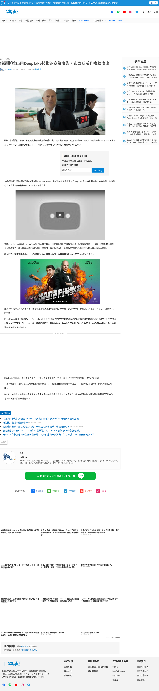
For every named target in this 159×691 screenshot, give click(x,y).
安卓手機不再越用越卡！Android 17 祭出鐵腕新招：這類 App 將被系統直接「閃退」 (142, 85)
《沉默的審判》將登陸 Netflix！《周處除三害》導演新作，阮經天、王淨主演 (41, 418)
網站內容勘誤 (143, 667)
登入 (149, 12)
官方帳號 (55, 491)
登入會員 (24, 646)
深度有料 (97, 21)
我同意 (154, 3)
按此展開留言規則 (29, 650)
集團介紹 (68, 667)
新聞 (3, 21)
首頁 (1, 59)
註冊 (156, 12)
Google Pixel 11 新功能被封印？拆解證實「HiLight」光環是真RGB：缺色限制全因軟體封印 (142, 142)
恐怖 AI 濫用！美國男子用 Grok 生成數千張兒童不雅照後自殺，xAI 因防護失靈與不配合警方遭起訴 (60, 532)
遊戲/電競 (29, 21)
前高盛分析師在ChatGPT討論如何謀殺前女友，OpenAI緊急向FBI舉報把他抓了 (42, 430)
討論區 (67, 21)
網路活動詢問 (143, 675)
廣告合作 (68, 671)
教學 (44, 21)
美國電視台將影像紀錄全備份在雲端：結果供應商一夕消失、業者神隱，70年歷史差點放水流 (49, 434)
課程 (74, 21)
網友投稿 (141, 680)
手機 (20, 21)
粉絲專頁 (39, 491)
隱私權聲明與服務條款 (98, 667)
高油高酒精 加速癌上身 (90, 633)
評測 (38, 21)
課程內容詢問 (143, 671)
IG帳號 (103, 491)
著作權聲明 (93, 671)
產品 (12, 21)
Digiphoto (116, 675)
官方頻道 (72, 491)
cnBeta (8, 69)
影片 (51, 21)
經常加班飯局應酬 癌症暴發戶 (52, 633)
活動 (57, 21)
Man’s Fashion (118, 671)
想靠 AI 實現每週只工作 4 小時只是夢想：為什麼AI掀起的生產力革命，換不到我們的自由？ (141, 134)
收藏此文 (37, 69)
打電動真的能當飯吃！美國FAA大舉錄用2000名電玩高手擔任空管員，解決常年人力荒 (142, 77)
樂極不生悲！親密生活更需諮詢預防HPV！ (97, 565)
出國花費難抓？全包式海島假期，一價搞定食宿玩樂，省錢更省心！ (36, 426)
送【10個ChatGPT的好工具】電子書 (56, 476)
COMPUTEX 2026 (113, 21)
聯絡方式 (68, 675)
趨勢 (8, 59)
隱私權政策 (112, 3)
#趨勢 (3, 442)
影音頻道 (88, 491)
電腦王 (115, 680)
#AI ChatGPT (84, 21)
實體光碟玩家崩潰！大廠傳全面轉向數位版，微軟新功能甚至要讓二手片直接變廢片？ (141, 126)
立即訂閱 (98, 171)
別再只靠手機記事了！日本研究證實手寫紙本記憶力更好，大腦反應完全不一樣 (141, 69)
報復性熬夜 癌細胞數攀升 (15, 422)
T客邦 (115, 667)
